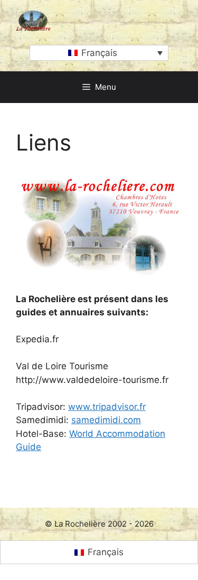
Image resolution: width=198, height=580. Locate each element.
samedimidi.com (106, 420)
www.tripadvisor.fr (107, 406)
